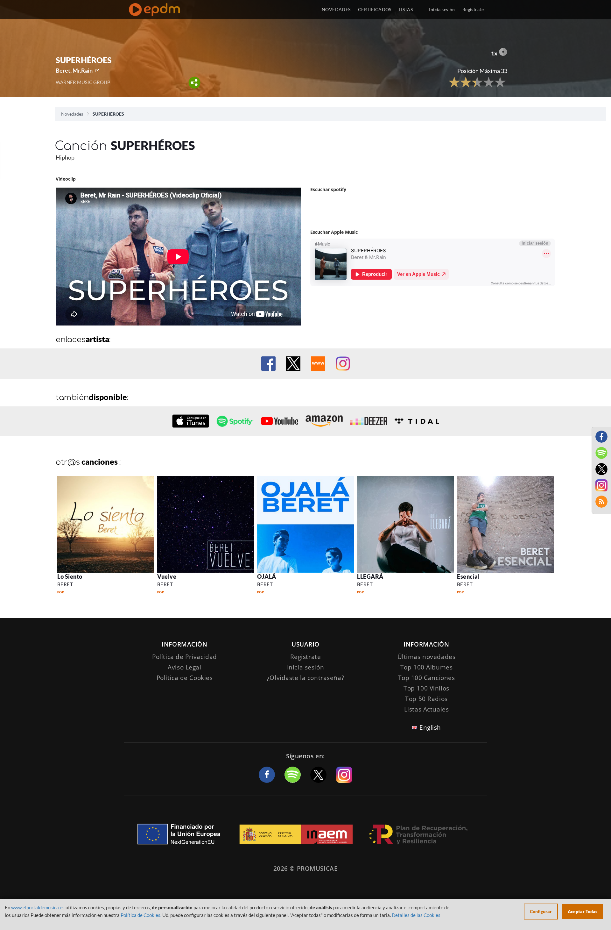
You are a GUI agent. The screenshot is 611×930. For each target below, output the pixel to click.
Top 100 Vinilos (426, 688)
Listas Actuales (426, 709)
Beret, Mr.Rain (74, 70)
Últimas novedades (426, 657)
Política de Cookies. (141, 915)
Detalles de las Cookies (416, 915)
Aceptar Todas (582, 911)
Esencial (468, 576)
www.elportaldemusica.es (38, 907)
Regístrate (473, 9)
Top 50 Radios (426, 699)
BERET (65, 584)
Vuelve (166, 576)
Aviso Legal (184, 667)
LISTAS (406, 9)
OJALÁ (266, 576)
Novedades (72, 114)
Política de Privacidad (184, 657)
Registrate (305, 657)
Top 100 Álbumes (426, 667)
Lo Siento (69, 576)
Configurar (541, 911)
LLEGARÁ (370, 576)
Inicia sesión (442, 9)
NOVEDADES (336, 9)
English (430, 727)
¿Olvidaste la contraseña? (305, 678)
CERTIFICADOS (374, 9)
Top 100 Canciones (426, 678)
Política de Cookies (185, 678)
